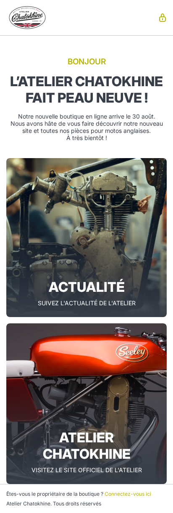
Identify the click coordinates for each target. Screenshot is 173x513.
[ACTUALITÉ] (86, 237)
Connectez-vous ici (128, 494)
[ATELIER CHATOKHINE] (86, 403)
